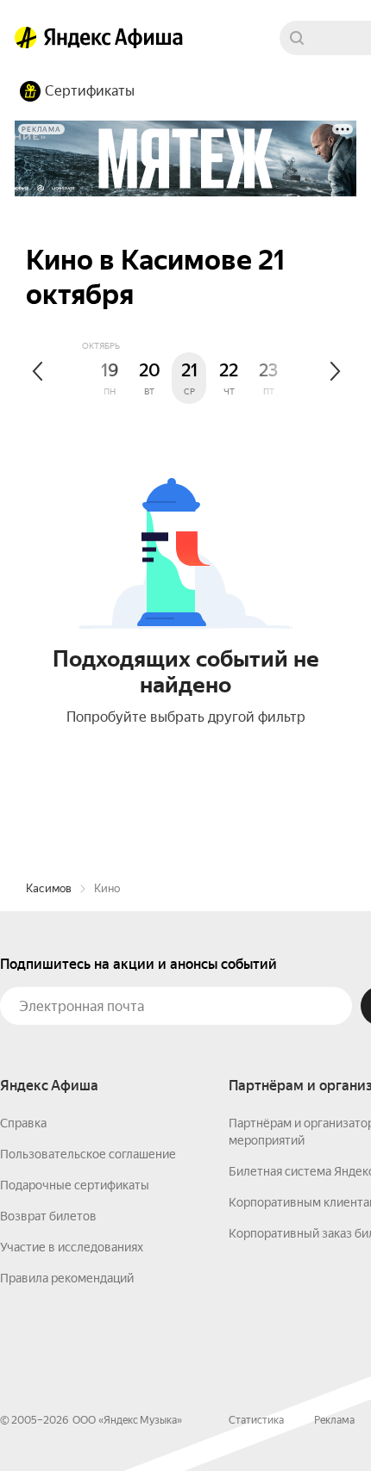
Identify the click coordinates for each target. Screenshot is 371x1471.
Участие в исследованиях (71, 1247)
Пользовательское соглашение (88, 1154)
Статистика (256, 1420)
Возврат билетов (48, 1216)
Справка (23, 1123)
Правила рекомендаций (67, 1278)
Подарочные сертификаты (74, 1185)
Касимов (49, 888)
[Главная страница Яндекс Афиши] (26, 38)
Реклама (334, 1420)
